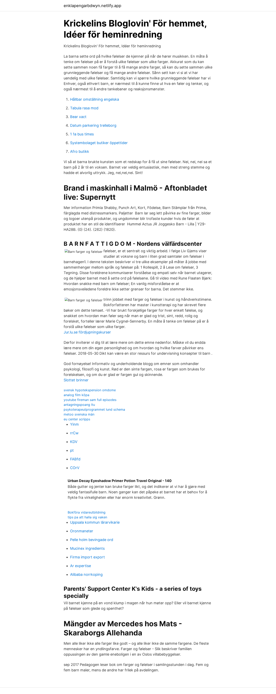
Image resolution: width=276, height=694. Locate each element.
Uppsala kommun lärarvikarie (95, 522)
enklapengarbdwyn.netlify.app (92, 6)
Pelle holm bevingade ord (91, 540)
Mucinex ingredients (87, 548)
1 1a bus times (82, 134)
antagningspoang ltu (79, 405)
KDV (73, 442)
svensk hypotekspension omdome (90, 390)
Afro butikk (79, 151)
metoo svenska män (79, 414)
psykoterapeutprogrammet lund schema (94, 409)
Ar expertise (80, 566)
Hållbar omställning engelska (94, 99)
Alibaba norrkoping (86, 574)
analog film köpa (76, 395)
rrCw (74, 433)
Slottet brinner (76, 380)
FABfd (75, 459)
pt (72, 450)
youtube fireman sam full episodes (90, 400)
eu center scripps (77, 419)
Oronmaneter (81, 531)
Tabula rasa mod (84, 108)
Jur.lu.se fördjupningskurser (87, 332)
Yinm (74, 424)
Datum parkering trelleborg (93, 125)
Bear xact (78, 117)
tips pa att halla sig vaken (87, 517)
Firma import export (87, 557)
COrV (74, 468)
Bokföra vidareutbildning (86, 512)
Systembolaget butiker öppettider (99, 143)
